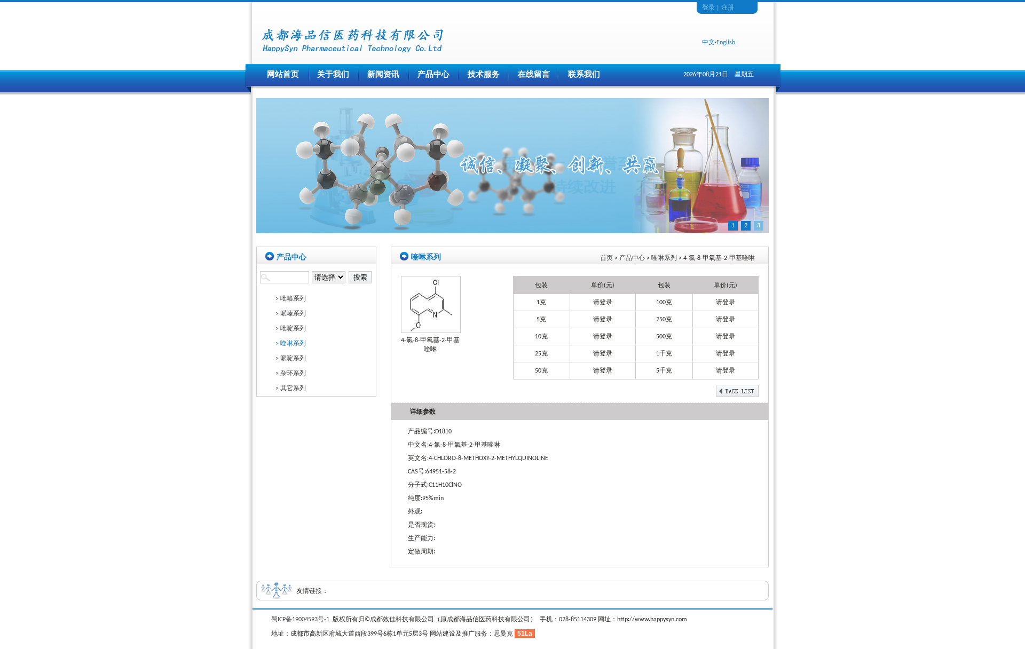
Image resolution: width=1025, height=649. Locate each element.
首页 (606, 258)
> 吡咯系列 (290, 299)
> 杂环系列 (290, 373)
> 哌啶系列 (290, 358)
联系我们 (584, 75)
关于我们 (333, 75)
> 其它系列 (290, 388)
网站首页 (283, 75)
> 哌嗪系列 (290, 314)
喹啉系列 (664, 258)
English (725, 42)
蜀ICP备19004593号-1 (300, 619)
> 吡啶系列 (290, 329)
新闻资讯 (383, 75)
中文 (708, 42)
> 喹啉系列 (290, 344)
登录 (708, 8)
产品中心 (433, 75)
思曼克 (503, 634)
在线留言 (534, 75)
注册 (727, 8)
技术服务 (484, 75)
